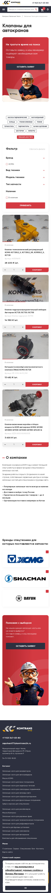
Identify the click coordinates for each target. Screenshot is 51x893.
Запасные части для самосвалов (15, 831)
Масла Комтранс (9, 813)
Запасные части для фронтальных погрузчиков (21, 800)
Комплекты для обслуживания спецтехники (19, 838)
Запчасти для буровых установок (15, 827)
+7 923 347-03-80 (40, 3)
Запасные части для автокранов (15, 834)
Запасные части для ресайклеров (16, 809)
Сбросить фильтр (37, 149)
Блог (33, 849)
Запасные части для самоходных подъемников (21, 789)
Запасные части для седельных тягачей (18, 786)
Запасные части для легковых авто (16, 793)
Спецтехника (25, 849)
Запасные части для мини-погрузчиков (18, 782)
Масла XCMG (7, 778)
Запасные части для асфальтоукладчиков (19, 796)
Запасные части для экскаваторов (16, 771)
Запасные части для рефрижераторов (18, 824)
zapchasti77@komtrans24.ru (16, 743)
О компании (7, 849)
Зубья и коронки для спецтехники (15, 804)
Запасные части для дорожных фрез (17, 816)
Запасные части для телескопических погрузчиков (23, 820)
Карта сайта (7, 852)
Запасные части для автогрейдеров (17, 775)
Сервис (16, 849)
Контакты (40, 849)
